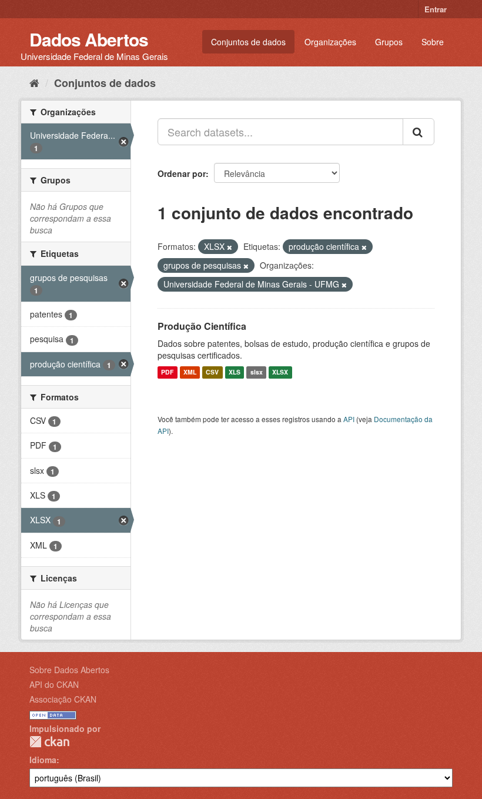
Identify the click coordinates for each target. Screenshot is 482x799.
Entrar (435, 9)
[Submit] (418, 131)
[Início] (34, 82)
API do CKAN (54, 684)
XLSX (280, 372)
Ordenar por (182, 173)
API (348, 419)
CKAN (49, 742)
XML (189, 372)
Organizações (330, 42)
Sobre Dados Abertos (69, 670)
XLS (234, 372)
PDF (167, 372)
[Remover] (229, 247)
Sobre (432, 42)
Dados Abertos (88, 39)
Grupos (389, 42)
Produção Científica (202, 326)
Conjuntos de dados (248, 42)
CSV (212, 372)
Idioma (42, 759)
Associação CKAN (62, 699)
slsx (256, 372)
